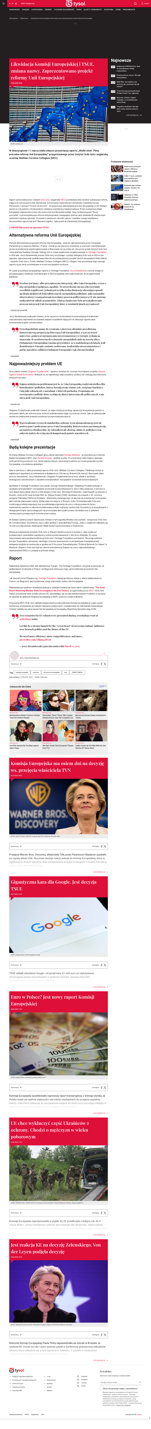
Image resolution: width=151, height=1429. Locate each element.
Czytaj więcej (132, 115)
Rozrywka (108, 9)
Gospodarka (37, 9)
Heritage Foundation (97, 252)
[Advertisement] (75, 40)
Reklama (49, 1391)
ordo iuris (36, 672)
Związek (25, 9)
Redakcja (49, 1384)
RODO (27, 1414)
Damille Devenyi (44, 458)
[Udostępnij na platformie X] (105, 664)
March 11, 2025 (72, 646)
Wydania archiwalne (18, 1387)
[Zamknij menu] (4, 3)
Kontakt (49, 1387)
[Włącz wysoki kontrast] (16, 3)
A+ (13, 3)
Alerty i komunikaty (93, 9)
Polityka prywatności (15, 1414)
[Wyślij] (140, 1382)
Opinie (118, 9)
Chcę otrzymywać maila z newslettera (120, 1388)
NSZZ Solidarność (28, 3)
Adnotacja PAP (17, 1391)
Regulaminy (35, 1414)
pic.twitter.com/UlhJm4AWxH (35, 639)
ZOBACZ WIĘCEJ (77, 672)
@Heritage (25, 619)
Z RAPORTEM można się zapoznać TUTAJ (29, 227)
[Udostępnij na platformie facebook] (101, 664)
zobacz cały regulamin (123, 1405)
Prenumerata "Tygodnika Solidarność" (24, 1380)
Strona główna (13, 18)
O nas (48, 1377)
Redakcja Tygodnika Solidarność (22, 1377)
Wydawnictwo (51, 1380)
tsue (65, 672)
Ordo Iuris (44, 199)
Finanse (48, 9)
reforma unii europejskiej (51, 672)
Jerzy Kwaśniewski (78, 270)
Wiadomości (14, 9)
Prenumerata (129, 9)
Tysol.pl (139, 1414)
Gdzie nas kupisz (17, 1384)
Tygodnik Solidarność (64, 9)
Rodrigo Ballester (72, 455)
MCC (63, 199)
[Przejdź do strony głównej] (73, 3)
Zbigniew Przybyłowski (38, 371)
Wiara (79, 9)
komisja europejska (22, 672)
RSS (42, 1414)
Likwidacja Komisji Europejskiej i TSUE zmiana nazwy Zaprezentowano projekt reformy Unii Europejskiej (61, 18)
